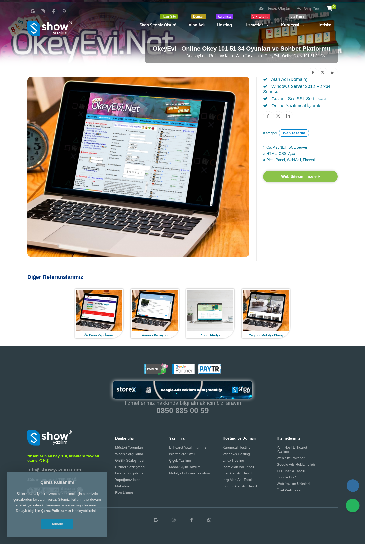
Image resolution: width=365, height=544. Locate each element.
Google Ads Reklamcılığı (296, 464)
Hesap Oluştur (277, 8)
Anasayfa (194, 56)
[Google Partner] (182, 373)
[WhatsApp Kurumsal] (64, 11)
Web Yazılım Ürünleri (293, 484)
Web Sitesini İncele (299, 176)
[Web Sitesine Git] (114, 313)
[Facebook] (53, 11)
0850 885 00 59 (182, 410)
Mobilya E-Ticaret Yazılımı (189, 473)
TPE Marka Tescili (291, 471)
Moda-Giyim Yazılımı (185, 467)
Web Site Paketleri (291, 458)
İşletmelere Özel (182, 454)
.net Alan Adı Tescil (237, 473)
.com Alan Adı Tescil (238, 467)
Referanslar (219, 56)
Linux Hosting (233, 460)
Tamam (57, 524)
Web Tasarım (247, 56)
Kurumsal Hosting (237, 447)
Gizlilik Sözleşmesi (129, 460)
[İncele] (99, 313)
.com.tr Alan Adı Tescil (240, 486)
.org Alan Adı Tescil (237, 480)
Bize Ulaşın (124, 493)
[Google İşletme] (32, 11)
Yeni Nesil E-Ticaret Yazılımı (292, 449)
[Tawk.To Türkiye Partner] (156, 373)
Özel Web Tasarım (291, 490)
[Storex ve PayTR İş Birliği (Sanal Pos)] (208, 373)
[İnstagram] (43, 11)
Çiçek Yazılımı (180, 460)
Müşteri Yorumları (129, 447)
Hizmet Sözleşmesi (130, 467)
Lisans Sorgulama (129, 473)
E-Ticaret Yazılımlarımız (187, 447)
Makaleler (123, 486)
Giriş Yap (311, 8)
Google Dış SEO (289, 477)
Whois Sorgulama (129, 454)
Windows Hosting (236, 454)
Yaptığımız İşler (127, 480)
